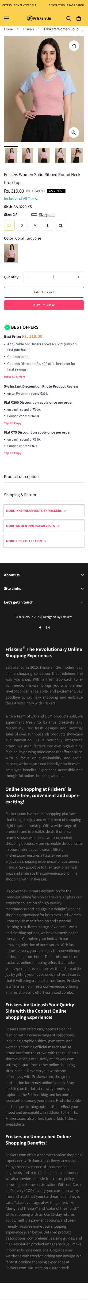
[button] (78, 18)
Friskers (28, 29)
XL (61, 225)
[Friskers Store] (39, 18)
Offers (6, 5)
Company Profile (25, 5)
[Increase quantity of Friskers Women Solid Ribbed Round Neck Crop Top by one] (78, 277)
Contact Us (57, 5)
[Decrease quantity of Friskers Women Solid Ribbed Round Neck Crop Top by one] (28, 277)
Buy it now (44, 305)
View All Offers (14, 377)
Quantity (11, 276)
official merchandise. (54, 1046)
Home (8, 29)
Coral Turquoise (11, 253)
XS (9, 225)
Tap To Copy (12, 423)
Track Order (75, 5)
